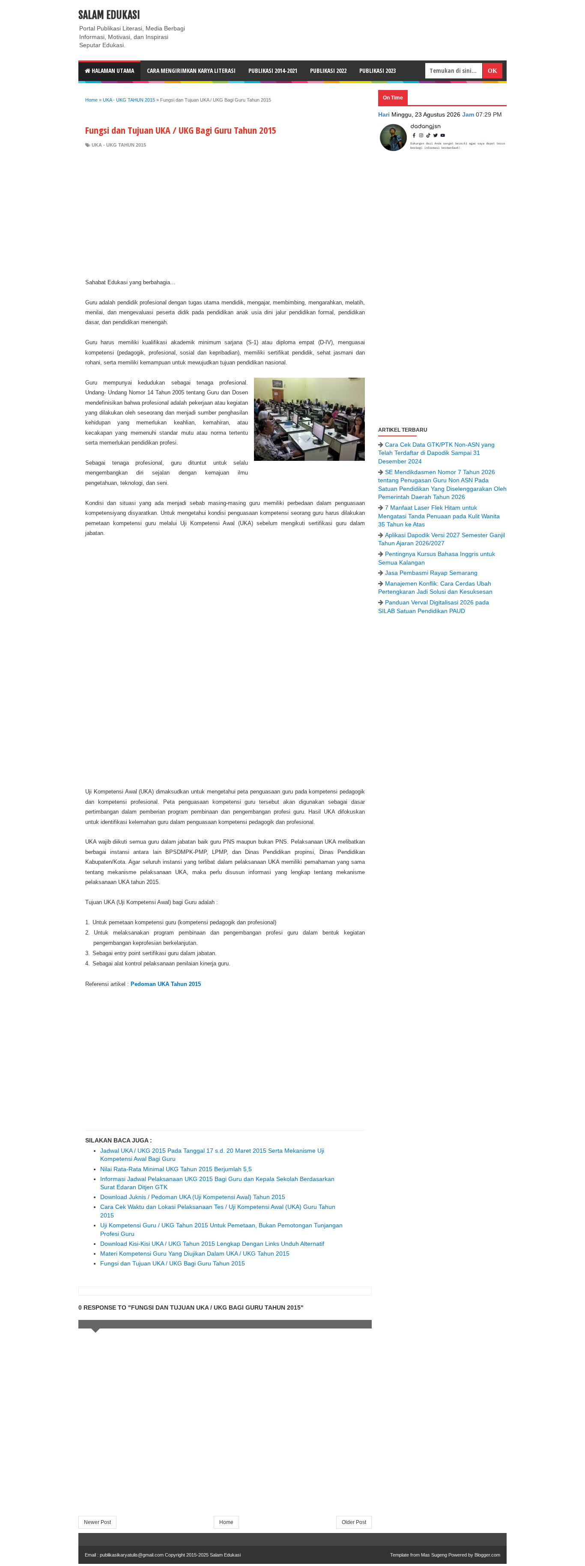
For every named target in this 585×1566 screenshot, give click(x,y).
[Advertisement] (225, 213)
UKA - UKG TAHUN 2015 (119, 144)
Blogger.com (487, 1554)
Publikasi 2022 (328, 70)
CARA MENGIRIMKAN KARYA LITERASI (191, 70)
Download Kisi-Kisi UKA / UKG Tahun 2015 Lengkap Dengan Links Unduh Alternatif (212, 1243)
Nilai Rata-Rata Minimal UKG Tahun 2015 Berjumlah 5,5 (176, 1169)
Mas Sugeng (434, 1554)
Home (226, 1522)
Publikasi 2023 (377, 70)
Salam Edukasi (109, 15)
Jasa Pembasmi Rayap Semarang (431, 572)
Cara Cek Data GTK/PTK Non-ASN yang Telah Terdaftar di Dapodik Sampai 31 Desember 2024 (436, 453)
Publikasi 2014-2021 (272, 70)
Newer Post (97, 1522)
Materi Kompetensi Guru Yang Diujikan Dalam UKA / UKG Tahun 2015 (195, 1253)
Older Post (354, 1522)
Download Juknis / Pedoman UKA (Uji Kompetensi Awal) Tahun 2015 (192, 1196)
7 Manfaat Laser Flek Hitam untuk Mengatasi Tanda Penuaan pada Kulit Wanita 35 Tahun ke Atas (439, 516)
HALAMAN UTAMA (112, 70)
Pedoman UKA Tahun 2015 (166, 984)
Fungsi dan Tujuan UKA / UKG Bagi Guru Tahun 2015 (172, 1263)
